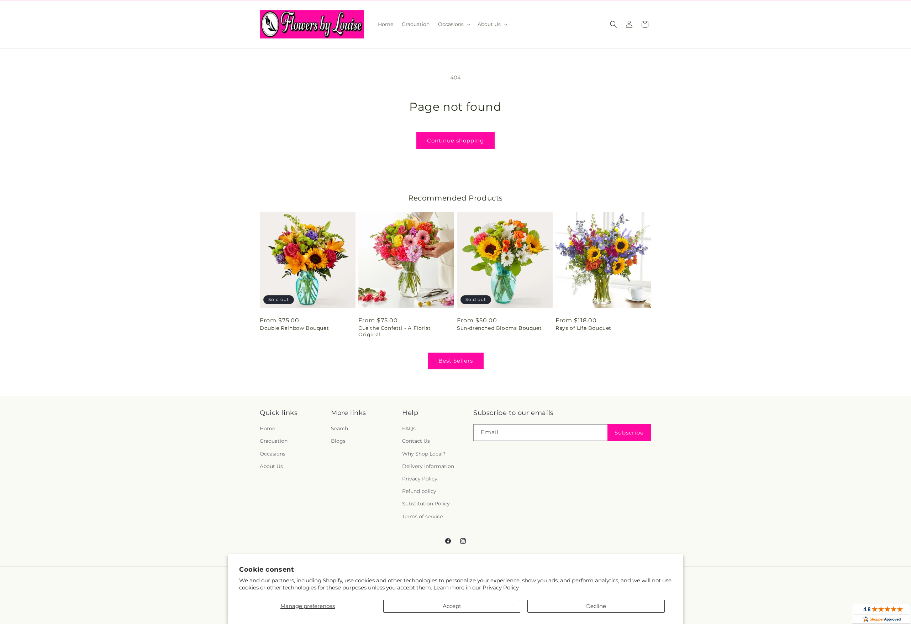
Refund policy (419, 491)
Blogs (338, 441)
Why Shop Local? (424, 454)
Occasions (272, 454)
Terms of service (422, 516)
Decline (596, 606)
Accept (452, 606)
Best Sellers (455, 360)
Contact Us (416, 441)
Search (339, 428)
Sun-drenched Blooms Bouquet (499, 328)
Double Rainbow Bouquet (294, 328)
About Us (271, 466)
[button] (453, 24)
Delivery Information (428, 466)
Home (267, 428)
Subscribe (629, 432)
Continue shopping (455, 140)
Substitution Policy (426, 503)
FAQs (409, 428)
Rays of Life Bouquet (583, 328)
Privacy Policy (501, 587)
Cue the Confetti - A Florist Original (394, 331)
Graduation (274, 441)
